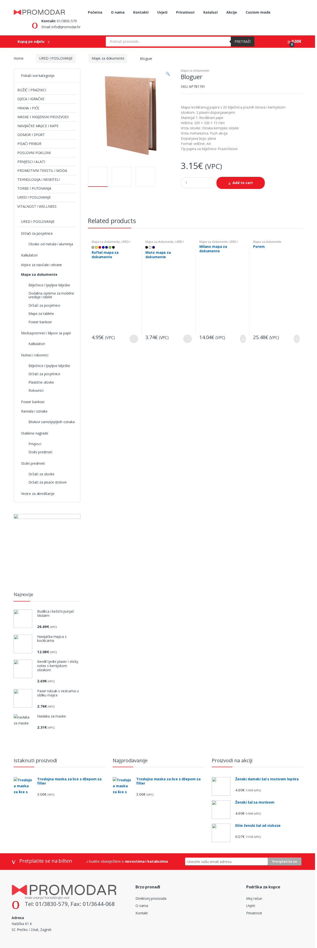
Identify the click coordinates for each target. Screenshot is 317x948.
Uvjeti (162, 12)
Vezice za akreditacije (37, 493)
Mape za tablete (41, 313)
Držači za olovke (41, 474)
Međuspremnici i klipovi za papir (46, 333)
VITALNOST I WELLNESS (36, 206)
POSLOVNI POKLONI (34, 152)
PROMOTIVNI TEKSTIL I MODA (42, 170)
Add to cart (243, 182)
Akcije (231, 12)
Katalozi (210, 12)
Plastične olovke (41, 382)
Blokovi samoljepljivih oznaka (51, 421)
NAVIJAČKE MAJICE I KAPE (37, 125)
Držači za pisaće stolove (47, 482)
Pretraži (243, 41)
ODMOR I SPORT (31, 134)
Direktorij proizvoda (150, 898)
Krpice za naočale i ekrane (41, 264)
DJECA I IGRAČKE (30, 98)
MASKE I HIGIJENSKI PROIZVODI (43, 117)
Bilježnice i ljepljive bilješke (49, 285)
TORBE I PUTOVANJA (34, 188)
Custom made (258, 12)
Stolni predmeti (40, 452)
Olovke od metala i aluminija (50, 244)
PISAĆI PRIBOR (29, 143)
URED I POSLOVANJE (56, 58)
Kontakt (141, 913)
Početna (95, 12)
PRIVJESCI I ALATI (31, 161)
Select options (133, 339)
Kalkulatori (29, 255)
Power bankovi (40, 322)
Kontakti (141, 12)
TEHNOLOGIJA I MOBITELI (38, 179)
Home (18, 58)
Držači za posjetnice (37, 233)
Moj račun (254, 898)
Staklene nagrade (34, 433)
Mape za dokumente (108, 58)
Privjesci (34, 443)
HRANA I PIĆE (28, 108)
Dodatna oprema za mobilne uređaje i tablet (51, 295)
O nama (118, 12)
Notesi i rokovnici (34, 355)
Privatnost (185, 12)
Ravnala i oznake (34, 411)
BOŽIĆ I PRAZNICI (31, 90)
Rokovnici (36, 390)
